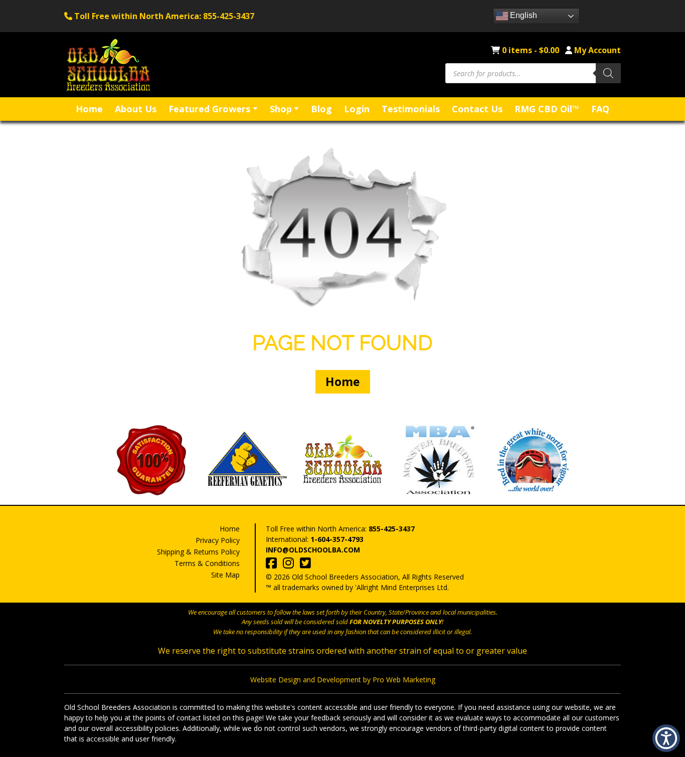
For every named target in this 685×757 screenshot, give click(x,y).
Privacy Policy (218, 540)
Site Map (225, 575)
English (522, 15)
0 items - (530, 50)
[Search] (608, 73)
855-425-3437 (392, 528)
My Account (597, 50)
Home (342, 381)
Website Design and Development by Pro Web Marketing (342, 679)
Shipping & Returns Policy (198, 551)
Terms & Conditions (207, 563)
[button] (666, 738)
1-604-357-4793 (337, 539)
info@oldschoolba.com (313, 549)
